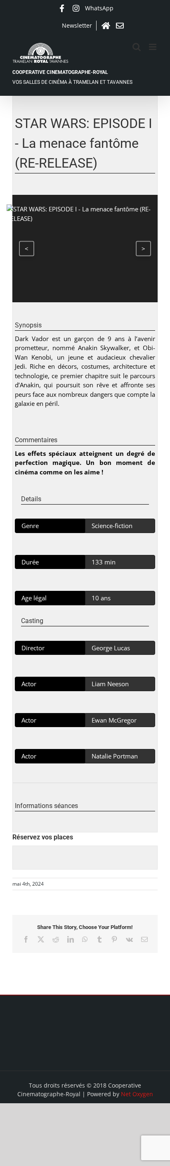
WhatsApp (99, 8)
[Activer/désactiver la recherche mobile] (136, 47)
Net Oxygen (137, 1094)
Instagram (76, 8)
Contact (120, 26)
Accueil (106, 26)
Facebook (62, 8)
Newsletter (77, 25)
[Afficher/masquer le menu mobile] (153, 47)
